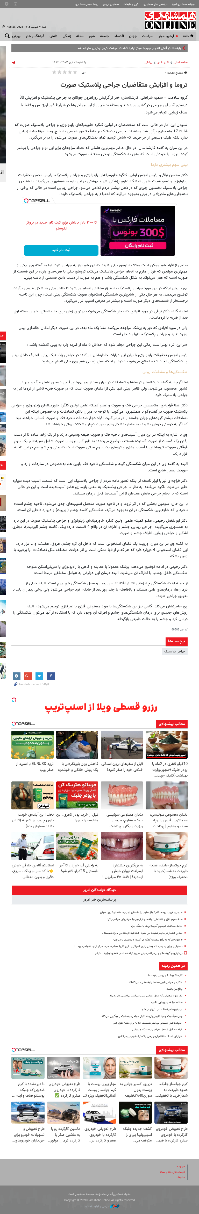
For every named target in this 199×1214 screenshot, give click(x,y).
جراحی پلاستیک (174, 651)
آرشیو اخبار (166, 36)
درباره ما (180, 1166)
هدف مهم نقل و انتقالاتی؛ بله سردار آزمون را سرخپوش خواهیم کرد (144, 919)
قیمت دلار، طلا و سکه (172, 1172)
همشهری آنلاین (167, 20)
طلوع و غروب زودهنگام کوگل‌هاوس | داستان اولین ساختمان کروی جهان (141, 912)
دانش (53, 36)
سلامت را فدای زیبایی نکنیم (166, 1002)
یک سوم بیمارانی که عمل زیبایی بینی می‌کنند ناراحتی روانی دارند (146, 996)
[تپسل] (26, 200)
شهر (92, 36)
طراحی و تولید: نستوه (97, 1206)
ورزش (16, 36)
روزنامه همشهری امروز (183, 4)
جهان (133, 36)
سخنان (176, 48)
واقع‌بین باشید (174, 989)
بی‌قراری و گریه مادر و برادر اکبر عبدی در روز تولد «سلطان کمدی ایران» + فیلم (138, 953)
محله (79, 36)
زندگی (67, 36)
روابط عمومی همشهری (86, 4)
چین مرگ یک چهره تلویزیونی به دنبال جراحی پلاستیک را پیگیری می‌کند (142, 1016)
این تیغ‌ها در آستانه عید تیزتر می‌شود (161, 1009)
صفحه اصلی (181, 62)
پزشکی (148, 62)
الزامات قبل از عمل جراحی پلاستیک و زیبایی (157, 1030)
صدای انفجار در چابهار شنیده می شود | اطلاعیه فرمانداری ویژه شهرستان (142, 933)
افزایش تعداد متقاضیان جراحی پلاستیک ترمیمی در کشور (150, 1036)
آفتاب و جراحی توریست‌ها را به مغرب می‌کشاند (155, 982)
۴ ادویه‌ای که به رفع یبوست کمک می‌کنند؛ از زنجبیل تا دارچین (147, 940)
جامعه (104, 36)
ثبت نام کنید (61, 250)
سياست (147, 36)
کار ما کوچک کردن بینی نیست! (165, 975)
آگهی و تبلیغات (131, 4)
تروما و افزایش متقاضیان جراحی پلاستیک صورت (124, 85)
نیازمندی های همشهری (155, 4)
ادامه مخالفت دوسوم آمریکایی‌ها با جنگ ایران (156, 926)
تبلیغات (180, 1177)
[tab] (99, 890)
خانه (186, 36)
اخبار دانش (163, 62)
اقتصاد (119, 36)
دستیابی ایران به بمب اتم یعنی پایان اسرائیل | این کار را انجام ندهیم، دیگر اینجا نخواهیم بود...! (128, 946)
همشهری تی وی (111, 4)
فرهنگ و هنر (35, 36)
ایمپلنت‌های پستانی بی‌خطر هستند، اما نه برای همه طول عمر (147, 1023)
